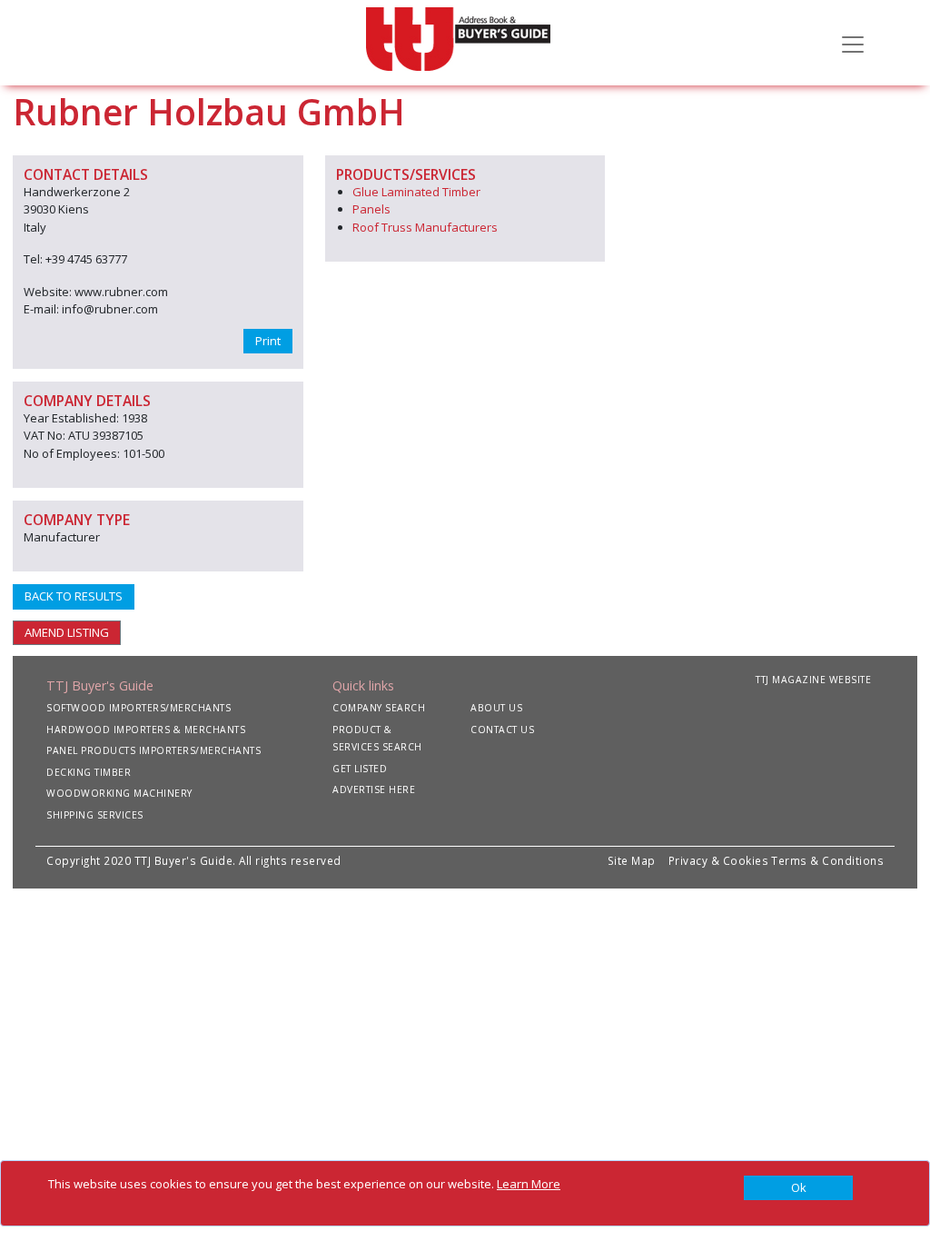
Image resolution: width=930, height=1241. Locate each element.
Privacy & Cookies (718, 860)
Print (268, 341)
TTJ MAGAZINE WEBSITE (813, 679)
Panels (371, 209)
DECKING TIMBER (88, 772)
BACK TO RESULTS (74, 596)
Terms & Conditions (827, 860)
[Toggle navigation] (852, 42)
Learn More (528, 1184)
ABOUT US (496, 707)
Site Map (632, 860)
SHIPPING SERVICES (94, 815)
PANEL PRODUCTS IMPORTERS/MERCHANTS (153, 750)
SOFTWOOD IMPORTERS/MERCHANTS (138, 707)
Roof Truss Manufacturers (425, 227)
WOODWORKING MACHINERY (119, 793)
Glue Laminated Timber (416, 192)
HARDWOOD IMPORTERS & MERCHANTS (145, 729)
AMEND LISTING (67, 632)
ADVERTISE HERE (373, 789)
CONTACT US (502, 729)
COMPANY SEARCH (378, 707)
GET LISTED (359, 768)
